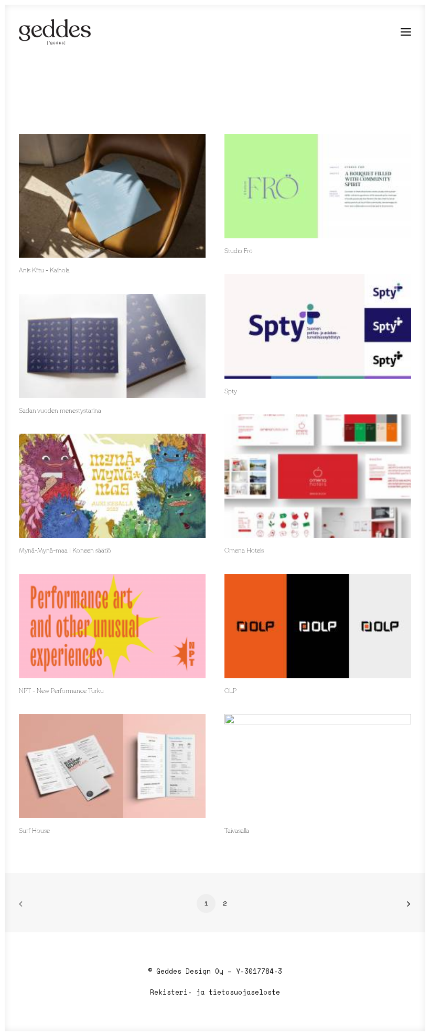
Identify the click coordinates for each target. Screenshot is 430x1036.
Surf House (34, 831)
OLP (230, 691)
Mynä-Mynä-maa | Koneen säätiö (65, 551)
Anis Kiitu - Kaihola (44, 271)
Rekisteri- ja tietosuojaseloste (215, 992)
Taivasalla (236, 831)
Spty (230, 392)
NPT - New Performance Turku (61, 691)
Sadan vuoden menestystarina (60, 411)
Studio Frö (238, 251)
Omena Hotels (244, 551)
